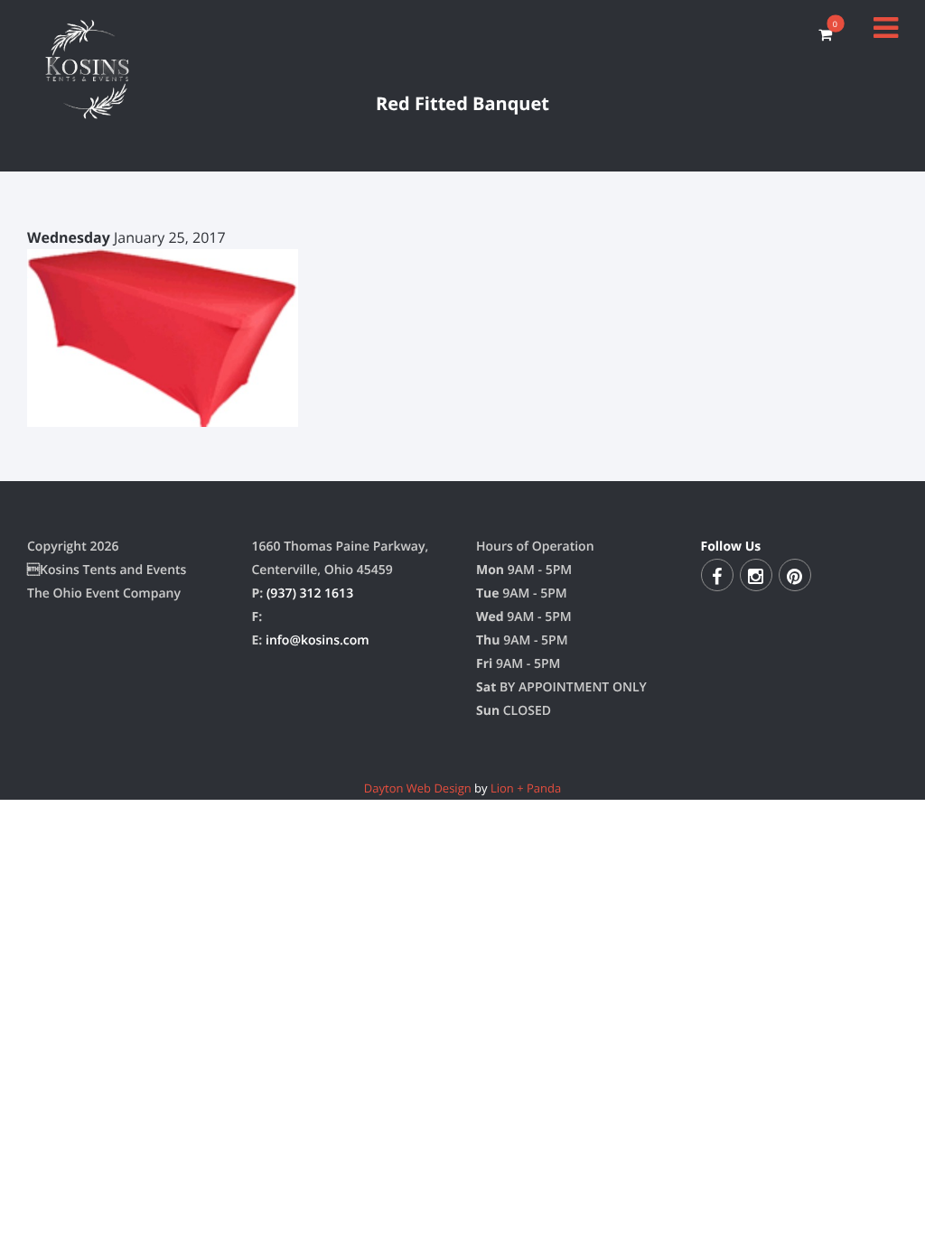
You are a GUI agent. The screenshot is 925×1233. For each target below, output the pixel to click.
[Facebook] (717, 575)
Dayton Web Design (418, 788)
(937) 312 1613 (309, 593)
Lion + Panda (526, 788)
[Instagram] (756, 575)
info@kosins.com (317, 640)
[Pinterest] (795, 575)
